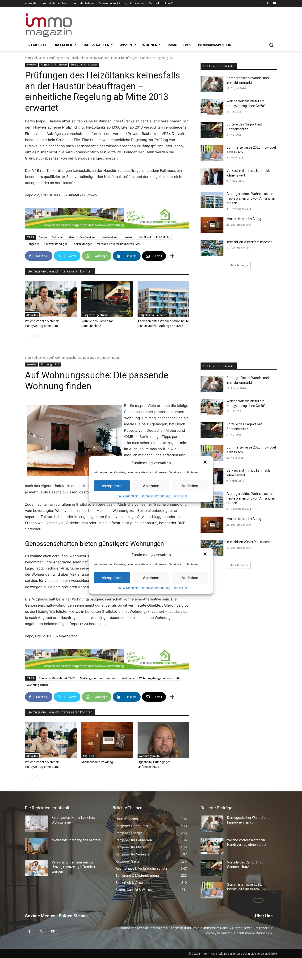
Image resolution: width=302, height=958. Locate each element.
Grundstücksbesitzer (82, 237)
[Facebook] (261, 3)
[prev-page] (28, 336)
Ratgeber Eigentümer (95, 315)
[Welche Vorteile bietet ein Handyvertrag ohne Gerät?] (51, 299)
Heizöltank (144, 237)
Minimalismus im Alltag (244, 219)
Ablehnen (151, 485)
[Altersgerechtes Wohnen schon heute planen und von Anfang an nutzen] (163, 299)
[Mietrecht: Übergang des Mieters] (36, 846)
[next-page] (35, 336)
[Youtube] (274, 3)
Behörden (58, 237)
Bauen (43, 237)
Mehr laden (237, 265)
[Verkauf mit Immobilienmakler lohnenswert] (212, 176)
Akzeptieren (112, 485)
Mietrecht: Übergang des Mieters (76, 840)
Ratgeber (33, 244)
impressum (180, 496)
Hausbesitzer (109, 237)
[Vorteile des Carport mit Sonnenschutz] (107, 299)
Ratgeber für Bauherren (54, 64)
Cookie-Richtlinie (126, 496)
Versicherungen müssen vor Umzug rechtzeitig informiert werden (73, 866)
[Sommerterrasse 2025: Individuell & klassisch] (212, 153)
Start (28, 58)
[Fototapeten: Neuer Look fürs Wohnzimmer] (36, 824)
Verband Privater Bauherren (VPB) (119, 244)
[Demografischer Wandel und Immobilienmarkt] (212, 84)
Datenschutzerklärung (155, 496)
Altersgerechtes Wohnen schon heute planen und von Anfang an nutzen (250, 198)
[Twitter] (267, 3)
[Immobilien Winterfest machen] (212, 248)
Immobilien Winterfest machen (249, 242)
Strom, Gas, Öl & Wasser (84, 64)
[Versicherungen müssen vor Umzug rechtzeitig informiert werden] (36, 868)
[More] (172, 256)
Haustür (128, 237)
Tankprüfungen (82, 244)
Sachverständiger (55, 244)
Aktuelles (40, 58)
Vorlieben (190, 485)
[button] (205, 463)
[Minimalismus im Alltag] (212, 225)
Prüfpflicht (163, 237)
